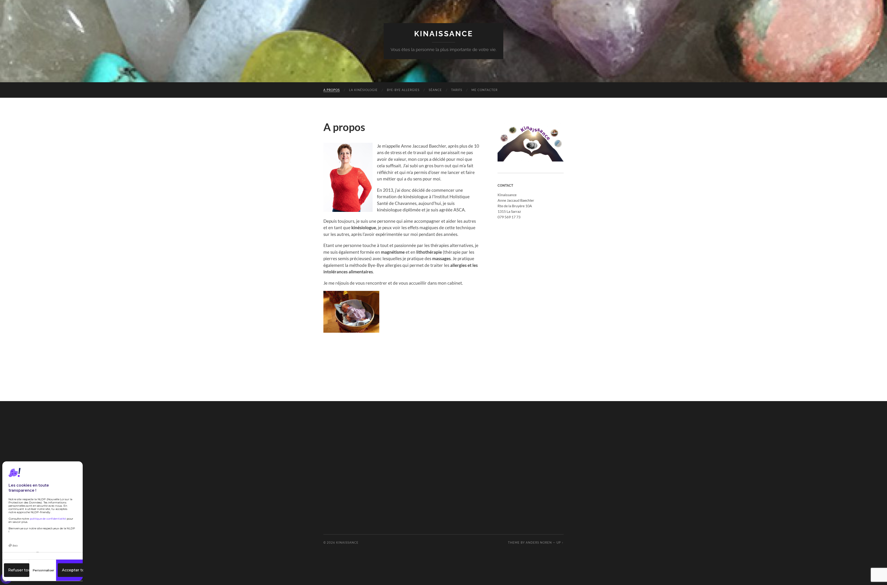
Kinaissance (443, 33)
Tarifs (456, 90)
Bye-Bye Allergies (403, 90)
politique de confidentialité (48, 518)
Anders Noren (539, 542)
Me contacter (484, 90)
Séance (435, 90)
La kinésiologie (363, 90)
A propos (331, 90)
